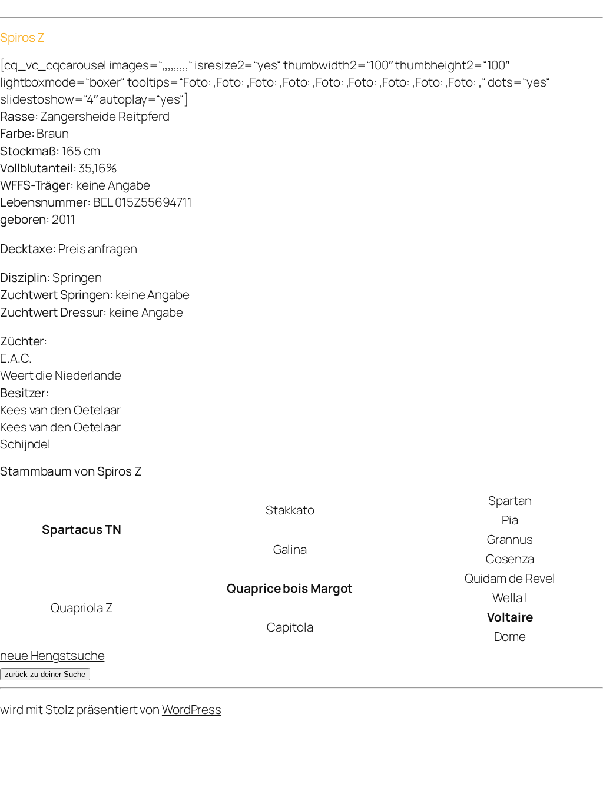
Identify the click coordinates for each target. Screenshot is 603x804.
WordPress (191, 709)
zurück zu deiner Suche (45, 674)
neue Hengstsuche (52, 655)
